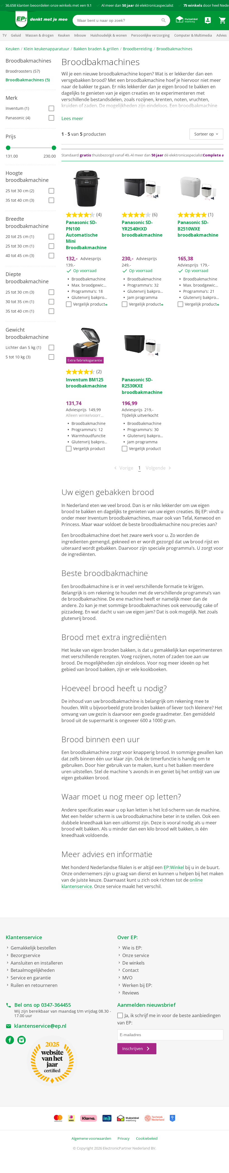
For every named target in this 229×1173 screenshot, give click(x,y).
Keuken (64, 35)
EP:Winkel (174, 867)
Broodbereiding (137, 48)
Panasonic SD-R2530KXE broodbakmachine (142, 386)
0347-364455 (56, 1004)
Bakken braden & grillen (96, 48)
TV (4, 35)
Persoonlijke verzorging (150, 35)
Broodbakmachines (174, 48)
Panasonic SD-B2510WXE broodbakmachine (198, 228)
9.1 (89, 5)
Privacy (124, 1138)
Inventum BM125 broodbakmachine (86, 383)
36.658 (10, 5)
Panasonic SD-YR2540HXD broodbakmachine (142, 228)
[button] (31, 61)
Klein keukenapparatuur (46, 48)
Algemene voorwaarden (91, 1138)
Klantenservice (24, 937)
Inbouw (80, 35)
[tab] (31, 61)
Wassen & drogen (39, 35)
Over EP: (127, 937)
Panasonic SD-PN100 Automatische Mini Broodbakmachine (86, 235)
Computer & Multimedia (193, 35)
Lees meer (72, 118)
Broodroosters (23, 71)
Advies (221, 35)
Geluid (16, 35)
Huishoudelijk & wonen (108, 35)
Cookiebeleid (147, 1138)
